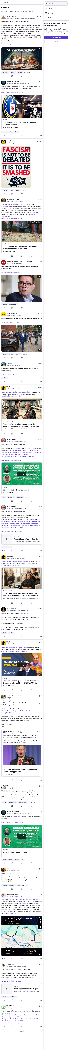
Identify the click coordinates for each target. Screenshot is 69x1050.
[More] (41, 76)
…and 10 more (31, 802)
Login (56, 41)
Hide (39, 49)
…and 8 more (25, 190)
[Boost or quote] (12, 76)
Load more (21, 1031)
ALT (40, 349)
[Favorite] (22, 76)
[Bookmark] (31, 76)
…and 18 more (23, 131)
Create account (56, 37)
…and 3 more (24, 885)
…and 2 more (27, 72)
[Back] (2, 2)
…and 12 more (23, 859)
